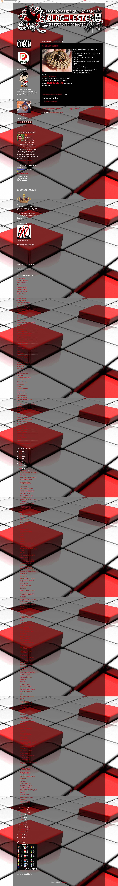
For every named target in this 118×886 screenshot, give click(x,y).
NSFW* (22, 645)
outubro (23, 810)
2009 (20, 468)
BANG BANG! (24, 662)
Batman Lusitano (22, 289)
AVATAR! (22, 606)
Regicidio (19, 406)
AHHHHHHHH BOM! (26, 479)
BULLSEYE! (23, 707)
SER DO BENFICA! (25, 585)
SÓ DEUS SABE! (25, 684)
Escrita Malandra (22, 324)
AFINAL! (22, 517)
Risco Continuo (21, 410)
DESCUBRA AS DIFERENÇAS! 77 (26, 639)
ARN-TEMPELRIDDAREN (27, 672)
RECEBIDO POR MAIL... (27, 625)
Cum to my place (22, 318)
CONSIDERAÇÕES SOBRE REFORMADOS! (28, 742)
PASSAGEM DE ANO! (26, 488)
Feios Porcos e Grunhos (24, 335)
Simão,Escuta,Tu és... (23, 415)
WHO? (22, 694)
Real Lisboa (20, 402)
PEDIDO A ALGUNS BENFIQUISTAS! (26, 506)
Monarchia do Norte (23, 362)
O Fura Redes (21, 379)
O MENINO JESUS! (26, 601)
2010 (20, 466)
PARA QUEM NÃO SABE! (27, 746)
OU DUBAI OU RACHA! (27, 642)
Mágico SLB (20, 366)
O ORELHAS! (24, 583)
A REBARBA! (24, 726)
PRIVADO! (23, 715)
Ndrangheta (20, 368)
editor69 (29, 135)
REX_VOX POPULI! (26, 691)
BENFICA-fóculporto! (26, 566)
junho (22, 819)
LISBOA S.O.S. (21, 353)
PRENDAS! (23, 573)
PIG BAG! (23, 799)
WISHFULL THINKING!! (27, 614)
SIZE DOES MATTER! (26, 797)
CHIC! (22, 534)
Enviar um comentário (50, 101)
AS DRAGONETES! (50, 46)
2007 (20, 837)
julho (22, 817)
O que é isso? (21, 384)
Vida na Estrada (21, 432)
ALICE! (22, 620)
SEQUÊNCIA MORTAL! (27, 581)
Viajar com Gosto (22, 430)
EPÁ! (21, 804)
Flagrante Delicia (22, 338)
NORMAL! (23, 682)
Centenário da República (24, 307)
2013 (20, 458)
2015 (20, 454)
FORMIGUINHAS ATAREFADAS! (25, 769)
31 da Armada (21, 278)
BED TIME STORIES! (26, 665)
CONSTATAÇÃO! (25, 674)
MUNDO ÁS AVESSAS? (27, 503)
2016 (20, 451)
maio (22, 822)
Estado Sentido (21, 327)
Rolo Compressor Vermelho (25, 413)
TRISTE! (22, 541)
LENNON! (23, 731)
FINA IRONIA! (24, 486)
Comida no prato (22, 313)
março (23, 827)
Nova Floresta (21, 371)
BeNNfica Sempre (22, 291)
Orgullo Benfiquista (22, 388)
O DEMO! (23, 670)
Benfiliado (20, 296)
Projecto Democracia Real (24, 399)
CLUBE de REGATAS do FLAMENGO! (27, 756)
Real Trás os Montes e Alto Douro (27, 404)
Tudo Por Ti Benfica (22, 428)
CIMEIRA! (23, 748)
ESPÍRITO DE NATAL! (26, 766)
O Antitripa (20, 375)
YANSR (19, 439)
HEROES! (23, 781)
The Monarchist (21, 424)
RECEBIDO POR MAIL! (27, 657)
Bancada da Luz (22, 287)
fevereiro (23, 829)
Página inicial (74, 109)
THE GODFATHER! (25, 686)
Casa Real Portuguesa (23, 302)
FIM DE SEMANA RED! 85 (27, 555)
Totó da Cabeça (21, 426)
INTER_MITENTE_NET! (27, 631)
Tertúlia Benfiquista (22, 421)
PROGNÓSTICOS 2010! (27, 491)
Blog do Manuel (21, 300)
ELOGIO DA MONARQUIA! (28, 571)
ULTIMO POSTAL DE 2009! (28, 472)
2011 (20, 463)
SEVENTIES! (24, 557)
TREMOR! (23, 611)
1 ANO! (22, 699)
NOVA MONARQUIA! (26, 532)
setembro (23, 812)
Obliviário (19, 386)
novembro (24, 807)
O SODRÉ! (23, 622)
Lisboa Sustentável (22, 355)
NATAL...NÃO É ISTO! (26, 568)
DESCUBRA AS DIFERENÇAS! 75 (26, 718)
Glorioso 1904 (21, 349)
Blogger (64, 882)
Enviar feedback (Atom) (56, 112)
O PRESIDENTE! (25, 515)
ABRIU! (22, 527)
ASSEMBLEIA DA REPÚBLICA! (25, 773)
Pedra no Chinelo (22, 393)
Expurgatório (21, 329)
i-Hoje (18, 441)
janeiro (23, 831)
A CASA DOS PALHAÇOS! (27, 721)
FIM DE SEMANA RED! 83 (27, 689)
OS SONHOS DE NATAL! (27, 544)
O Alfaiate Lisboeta (22, 373)
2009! (22, 536)
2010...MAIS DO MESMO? (28, 477)
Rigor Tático (20, 408)
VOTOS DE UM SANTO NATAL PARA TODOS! (27, 560)
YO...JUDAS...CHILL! (26, 751)
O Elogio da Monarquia (24, 377)
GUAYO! (22, 712)
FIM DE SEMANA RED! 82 (27, 776)
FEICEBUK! (23, 634)
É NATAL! (23, 588)
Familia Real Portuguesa (24, 333)
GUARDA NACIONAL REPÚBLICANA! (26, 786)
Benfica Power (21, 294)
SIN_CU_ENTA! (24, 519)
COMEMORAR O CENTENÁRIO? (25, 483)
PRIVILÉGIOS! (24, 739)
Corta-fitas (20, 316)
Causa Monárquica (22, 304)
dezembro (24, 470)
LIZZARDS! (23, 778)
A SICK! (22, 710)
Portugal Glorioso (22, 395)
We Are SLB (20, 435)
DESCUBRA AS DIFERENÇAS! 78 (26, 628)
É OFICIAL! (23, 679)
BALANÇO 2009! (25, 493)
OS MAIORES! (24, 529)
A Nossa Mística (21, 282)
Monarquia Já (21, 364)
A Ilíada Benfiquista (22, 280)
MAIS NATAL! (24, 737)
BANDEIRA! (23, 546)
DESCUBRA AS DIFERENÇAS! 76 (26, 702)
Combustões (20, 311)
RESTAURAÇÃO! (25, 802)
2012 (20, 461)
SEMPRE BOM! (24, 794)
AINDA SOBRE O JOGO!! (27, 578)
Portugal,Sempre (22, 397)
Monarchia (20, 360)
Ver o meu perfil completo (24, 160)
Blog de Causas (21, 298)
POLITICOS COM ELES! (27, 696)
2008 (20, 834)
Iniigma (19, 351)
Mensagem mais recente (52, 109)
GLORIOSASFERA (22, 344)
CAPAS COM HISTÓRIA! (27, 590)
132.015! (22, 792)
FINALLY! (23, 475)
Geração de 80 (21, 346)
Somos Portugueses (23, 417)
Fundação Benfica (22, 342)
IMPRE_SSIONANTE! (26, 660)
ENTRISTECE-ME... (26, 636)
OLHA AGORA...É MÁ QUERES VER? (26, 496)
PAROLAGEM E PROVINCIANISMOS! (27, 617)
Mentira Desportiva (22, 357)
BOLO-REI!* (23, 576)
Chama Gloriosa (22, 309)
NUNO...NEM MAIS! (26, 728)
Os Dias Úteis (21, 391)
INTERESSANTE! (25, 753)
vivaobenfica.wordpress (24, 443)
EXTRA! (22, 552)
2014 (20, 456)
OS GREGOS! (24, 655)
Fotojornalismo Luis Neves (25, 340)
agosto (23, 814)
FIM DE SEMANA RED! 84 (27, 604)
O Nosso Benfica (22, 382)
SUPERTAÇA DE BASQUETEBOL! (25, 734)
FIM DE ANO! (24, 524)
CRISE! (22, 510)
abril (22, 824)
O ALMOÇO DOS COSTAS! (28, 599)
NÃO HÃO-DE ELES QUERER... (26, 648)
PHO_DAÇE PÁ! (25, 609)
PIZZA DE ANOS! (25, 759)
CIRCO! (22, 539)
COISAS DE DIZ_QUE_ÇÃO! (28, 790)
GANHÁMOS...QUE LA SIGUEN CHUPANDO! (27, 593)
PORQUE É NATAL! (26, 677)
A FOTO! (22, 512)
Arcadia (19, 285)
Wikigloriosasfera (22, 437)
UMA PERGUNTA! (25, 564)
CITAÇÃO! (23, 597)
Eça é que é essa (22, 331)
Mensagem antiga (94, 109)
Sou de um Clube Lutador (24, 419)
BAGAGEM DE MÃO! (26, 522)
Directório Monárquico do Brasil (26, 322)
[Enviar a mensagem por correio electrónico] (65, 94)
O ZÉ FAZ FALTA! (25, 783)
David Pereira (21, 320)
